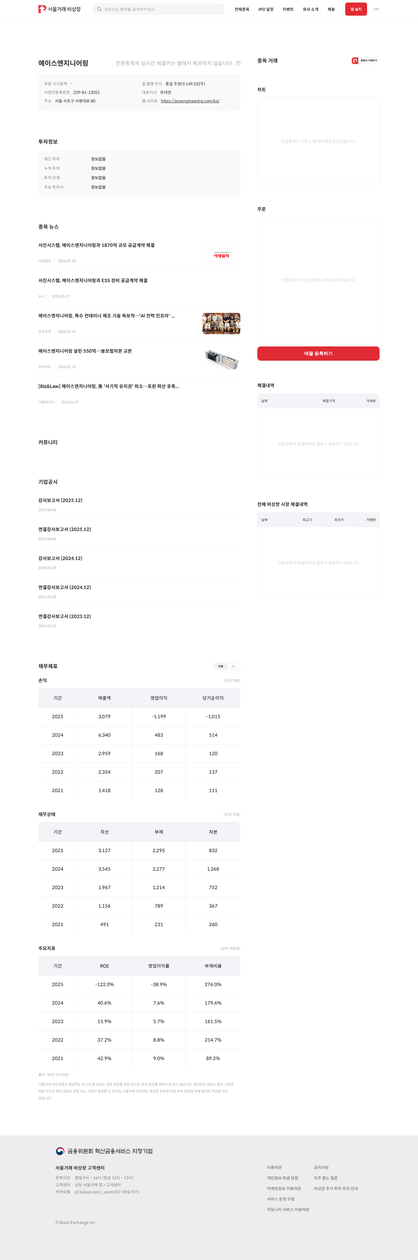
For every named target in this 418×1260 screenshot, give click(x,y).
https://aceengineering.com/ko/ (190, 101)
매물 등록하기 (318, 353)
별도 (233, 666)
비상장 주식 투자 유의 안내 (336, 1188)
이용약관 (274, 1167)
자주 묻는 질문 (326, 1178)
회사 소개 (310, 9)
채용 (331, 9)
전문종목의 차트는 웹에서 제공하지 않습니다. (318, 141)
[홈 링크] (60, 9)
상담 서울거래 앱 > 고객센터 (98, 1184)
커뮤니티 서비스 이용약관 (288, 1209)
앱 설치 (356, 9)
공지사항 (321, 1167)
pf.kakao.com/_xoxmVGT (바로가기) (107, 1192)
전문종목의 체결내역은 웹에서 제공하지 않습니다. (318, 444)
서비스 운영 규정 (281, 1199)
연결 (220, 666)
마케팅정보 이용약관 (284, 1188)
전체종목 (242, 9)
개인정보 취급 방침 (282, 1178)
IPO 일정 (266, 9)
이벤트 (288, 9)
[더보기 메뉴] (376, 9)
